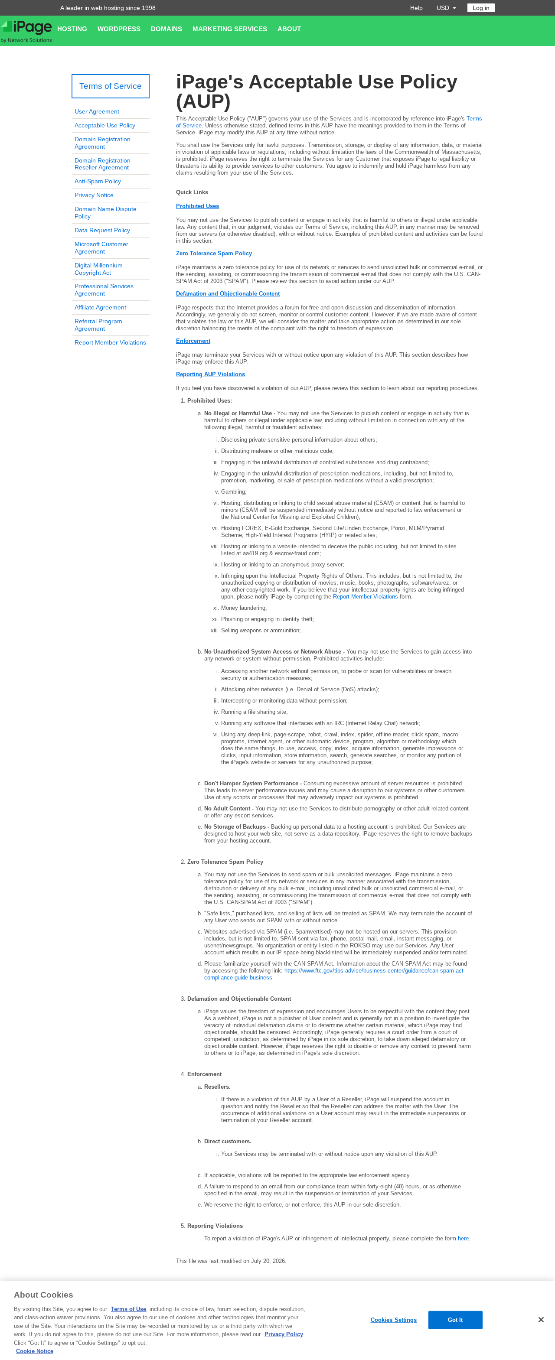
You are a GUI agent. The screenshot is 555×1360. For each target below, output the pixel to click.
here (463, 1238)
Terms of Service (110, 86)
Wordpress (119, 29)
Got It (455, 1320)
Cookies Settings (394, 1320)
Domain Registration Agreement (103, 143)
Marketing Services (230, 29)
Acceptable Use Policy (105, 125)
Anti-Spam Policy (98, 181)
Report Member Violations (110, 342)
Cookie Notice (34, 1351)
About (289, 29)
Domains (166, 29)
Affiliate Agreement (100, 307)
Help (416, 7)
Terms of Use (128, 1309)
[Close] (541, 1319)
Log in (481, 7)
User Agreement (97, 111)
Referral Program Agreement (98, 325)
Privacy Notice (94, 195)
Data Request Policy (102, 230)
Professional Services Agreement (104, 290)
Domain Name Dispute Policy (106, 212)
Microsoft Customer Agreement (101, 248)
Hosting (72, 29)
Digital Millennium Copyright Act (99, 269)
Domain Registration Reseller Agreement (103, 164)
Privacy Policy (283, 1334)
